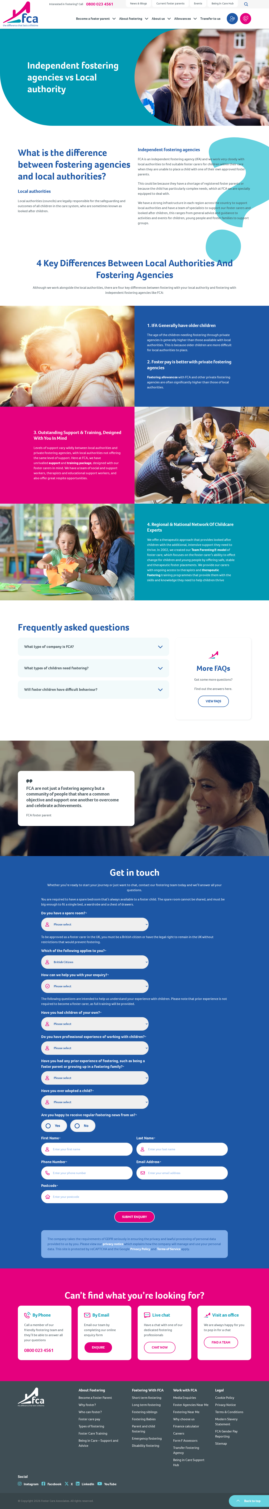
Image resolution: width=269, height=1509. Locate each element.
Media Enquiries (184, 1397)
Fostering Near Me (186, 1412)
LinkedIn (88, 1484)
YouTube (110, 1484)
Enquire (98, 1347)
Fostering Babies (144, 1419)
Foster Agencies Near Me (190, 1405)
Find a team (221, 1342)
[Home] (31, 1427)
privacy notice (113, 1244)
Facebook (54, 1484)
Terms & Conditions (229, 1412)
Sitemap (221, 1443)
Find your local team (232, 18)
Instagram (31, 1484)
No (86, 1125)
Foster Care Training (93, 1433)
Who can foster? (90, 1412)
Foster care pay (89, 1419)
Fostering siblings (144, 1412)
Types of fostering (91, 1426)
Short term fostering (146, 1397)
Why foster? (87, 1405)
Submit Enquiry (134, 1217)
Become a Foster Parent (95, 1397)
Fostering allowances (162, 377)
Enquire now (245, 18)
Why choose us (184, 1419)
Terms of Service (169, 1249)
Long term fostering (146, 1405)
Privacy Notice (225, 1405)
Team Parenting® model (208, 550)
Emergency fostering (147, 1438)
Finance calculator (186, 1426)
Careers (178, 1433)
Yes (57, 1125)
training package (79, 463)
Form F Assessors (185, 1440)
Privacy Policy (140, 1249)
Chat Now (160, 1347)
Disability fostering (145, 1445)
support (54, 463)
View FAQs (213, 701)
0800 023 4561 (99, 4)
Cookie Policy (224, 1397)
